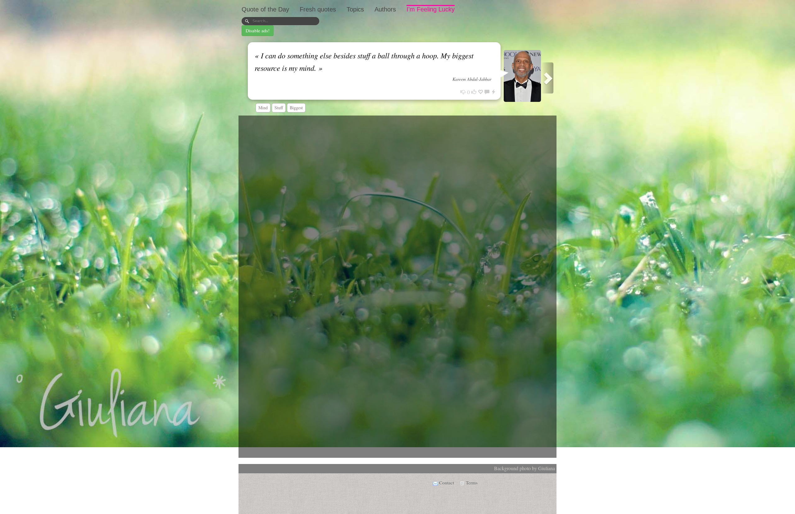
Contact (446, 483)
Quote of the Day (265, 9)
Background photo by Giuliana (524, 468)
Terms (472, 483)
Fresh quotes (318, 9)
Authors (385, 9)
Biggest (296, 108)
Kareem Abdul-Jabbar (471, 79)
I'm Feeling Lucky (431, 9)
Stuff (279, 108)
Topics (355, 9)
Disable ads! (258, 30)
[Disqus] (397, 199)
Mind (263, 108)
